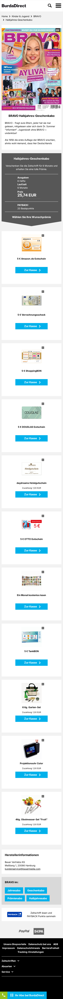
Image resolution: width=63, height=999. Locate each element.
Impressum (8, 948)
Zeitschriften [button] (9, 961)
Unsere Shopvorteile (15, 944)
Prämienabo (14, 898)
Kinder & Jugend (20, 16)
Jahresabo (14, 890)
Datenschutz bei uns (39, 944)
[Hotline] (3, 995)
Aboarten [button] (7, 966)
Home (5, 16)
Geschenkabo (35, 890)
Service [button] (6, 972)
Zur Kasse (30, 270)
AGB (55, 944)
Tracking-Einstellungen (31, 952)
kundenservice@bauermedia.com (22, 868)
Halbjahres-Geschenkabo (19, 19)
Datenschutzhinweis (28, 948)
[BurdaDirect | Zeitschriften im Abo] (14, 6)
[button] (58, 6)
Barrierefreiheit (50, 948)
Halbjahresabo (38, 898)
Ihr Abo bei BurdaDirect (29, 995)
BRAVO (37, 16)
